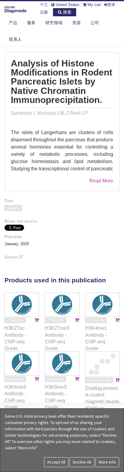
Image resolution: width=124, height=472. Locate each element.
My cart (93, 4)
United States (66, 4)
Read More (101, 180)
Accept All (56, 462)
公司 (95, 22)
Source (12, 257)
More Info (107, 462)
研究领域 (53, 22)
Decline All (82, 462)
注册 (44, 12)
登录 (111, 4)
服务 (31, 22)
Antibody (13, 208)
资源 (76, 22)
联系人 (15, 39)
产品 (13, 22)
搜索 (66, 12)
